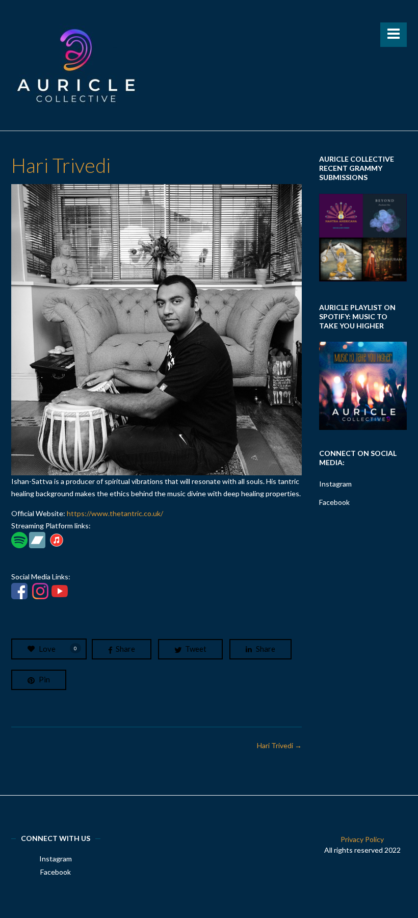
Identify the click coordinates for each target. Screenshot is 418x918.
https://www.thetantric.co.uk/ (115, 513)
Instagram (335, 483)
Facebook (334, 502)
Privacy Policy (362, 839)
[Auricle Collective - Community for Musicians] (75, 65)
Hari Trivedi (279, 745)
